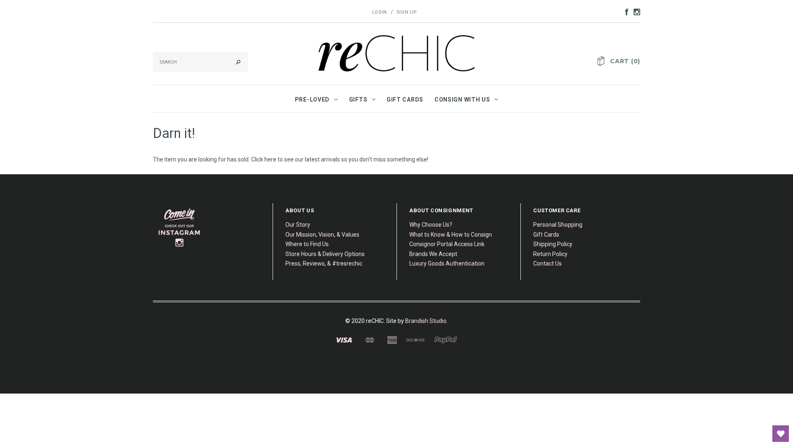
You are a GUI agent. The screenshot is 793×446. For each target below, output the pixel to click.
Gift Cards (546, 234)
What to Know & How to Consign (450, 234)
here (270, 159)
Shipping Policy (552, 244)
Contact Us (547, 263)
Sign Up (406, 12)
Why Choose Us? (430, 224)
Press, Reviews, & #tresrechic (323, 263)
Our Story (297, 224)
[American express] (392, 339)
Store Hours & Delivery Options (325, 254)
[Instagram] (180, 227)
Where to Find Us (307, 244)
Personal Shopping (557, 224)
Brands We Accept (433, 254)
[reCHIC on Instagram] (634, 11)
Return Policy (550, 254)
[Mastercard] (369, 339)
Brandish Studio (425, 321)
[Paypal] (445, 339)
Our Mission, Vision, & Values (322, 234)
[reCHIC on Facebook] (624, 11)
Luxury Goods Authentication (446, 263)
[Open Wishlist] (780, 433)
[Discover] (415, 339)
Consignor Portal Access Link (446, 244)
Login (379, 12)
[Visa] (344, 339)
